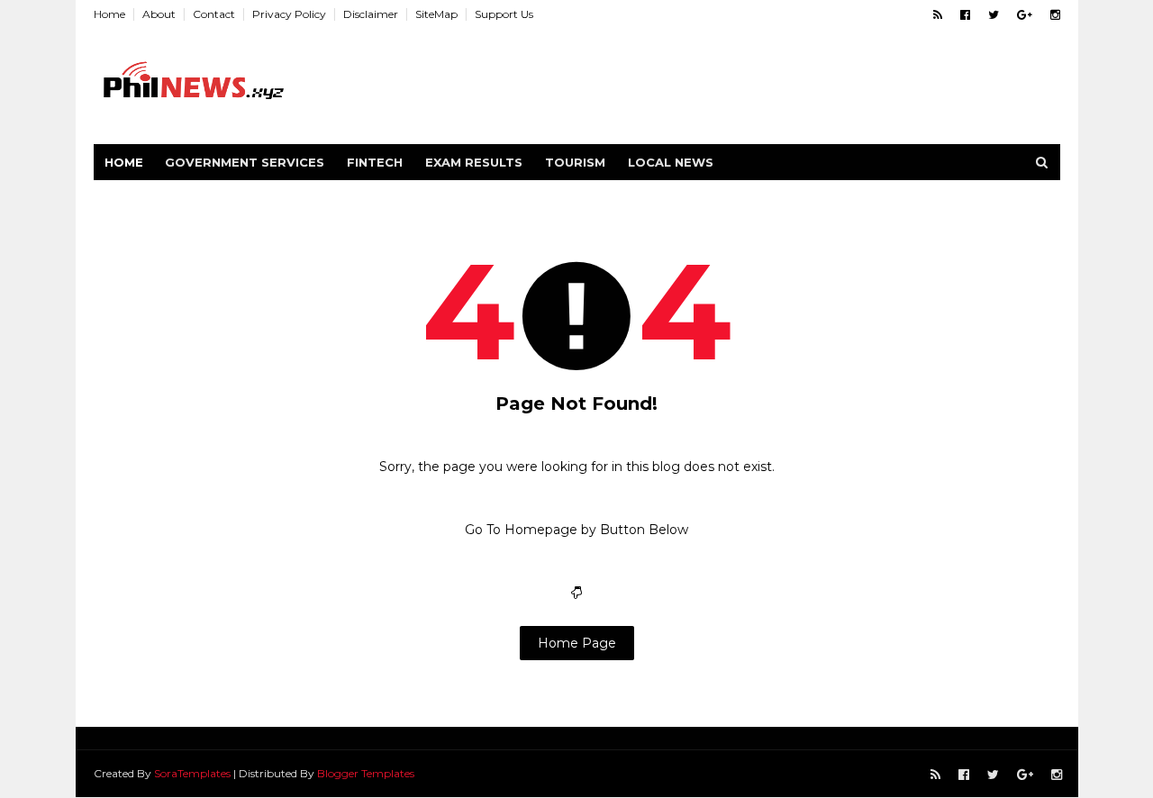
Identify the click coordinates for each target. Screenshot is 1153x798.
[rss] (937, 15)
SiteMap (436, 14)
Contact (214, 14)
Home (109, 14)
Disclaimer (370, 14)
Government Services (244, 162)
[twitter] (993, 15)
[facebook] (965, 15)
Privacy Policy (289, 14)
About (159, 14)
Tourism (575, 162)
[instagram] (1055, 15)
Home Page (577, 643)
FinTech (375, 162)
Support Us (504, 14)
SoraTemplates (192, 773)
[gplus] (1024, 15)
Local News (670, 162)
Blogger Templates (365, 773)
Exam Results (473, 162)
